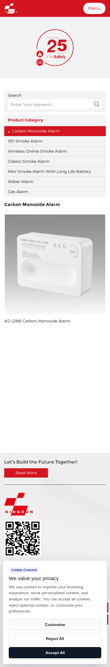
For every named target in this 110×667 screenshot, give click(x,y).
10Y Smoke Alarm (25, 141)
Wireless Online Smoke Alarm (37, 151)
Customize (55, 624)
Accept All (55, 652)
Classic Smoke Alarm (29, 161)
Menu (94, 8)
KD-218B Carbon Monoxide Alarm (38, 321)
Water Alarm (20, 181)
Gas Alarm (18, 191)
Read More (26, 472)
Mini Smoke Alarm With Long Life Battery (49, 171)
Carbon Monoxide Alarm (36, 131)
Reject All (55, 638)
